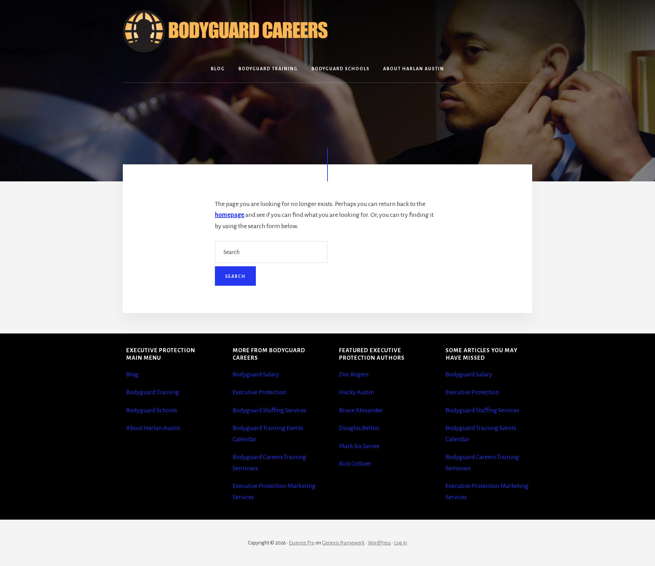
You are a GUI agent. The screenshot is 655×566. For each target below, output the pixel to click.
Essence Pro (302, 543)
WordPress (379, 543)
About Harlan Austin (153, 427)
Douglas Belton (359, 427)
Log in (400, 543)
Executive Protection (260, 392)
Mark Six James (359, 446)
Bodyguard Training (152, 392)
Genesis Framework (343, 543)
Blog (132, 374)
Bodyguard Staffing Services (269, 410)
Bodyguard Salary (256, 374)
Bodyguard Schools (151, 410)
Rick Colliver (355, 463)
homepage (229, 214)
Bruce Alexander (361, 410)
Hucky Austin (356, 392)
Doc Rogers (354, 374)
